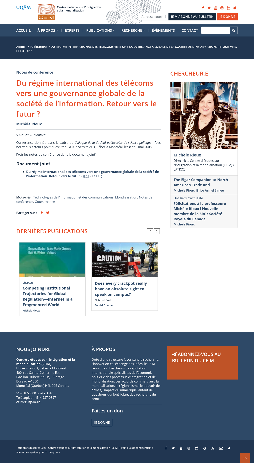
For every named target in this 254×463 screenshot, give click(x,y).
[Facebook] (203, 8)
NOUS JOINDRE (33, 349)
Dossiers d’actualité (188, 198)
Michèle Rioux (29, 124)
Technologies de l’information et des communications (73, 197)
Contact (190, 30)
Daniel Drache (104, 305)
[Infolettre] (235, 8)
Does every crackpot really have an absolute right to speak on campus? (121, 289)
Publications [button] (99, 30)
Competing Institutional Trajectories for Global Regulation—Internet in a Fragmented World (48, 296)
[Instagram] (222, 8)
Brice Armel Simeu (210, 190)
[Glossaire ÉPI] (212, 448)
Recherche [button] (131, 30)
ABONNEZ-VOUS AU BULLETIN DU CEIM (196, 357)
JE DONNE (227, 16)
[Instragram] (189, 448)
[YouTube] (215, 8)
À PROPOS (103, 349)
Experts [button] (72, 30)
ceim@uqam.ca (28, 402)
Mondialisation (126, 197)
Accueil (23, 30)
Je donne (102, 422)
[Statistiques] (221, 448)
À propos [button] (46, 30)
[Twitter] (209, 8)
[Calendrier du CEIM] (228, 8)
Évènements (163, 30)
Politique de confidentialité (137, 448)
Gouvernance (45, 201)
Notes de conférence (34, 72)
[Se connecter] (229, 448)
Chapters (28, 282)
